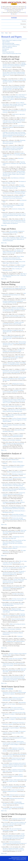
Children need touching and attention (17, 624)
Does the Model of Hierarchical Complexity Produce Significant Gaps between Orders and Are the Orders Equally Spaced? (14, 74)
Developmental (5, 49)
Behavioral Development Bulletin (10, 12)
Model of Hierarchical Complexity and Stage (11, 40)
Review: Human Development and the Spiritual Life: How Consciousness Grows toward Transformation (14, 197)
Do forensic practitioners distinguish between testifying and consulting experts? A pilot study (14, 301)
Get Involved (21, 12)
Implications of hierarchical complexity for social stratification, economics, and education (13, 749)
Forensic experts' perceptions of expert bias (15, 315)
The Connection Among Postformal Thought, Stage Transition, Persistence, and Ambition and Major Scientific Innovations (13, 88)
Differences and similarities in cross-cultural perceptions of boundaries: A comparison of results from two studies (14, 309)
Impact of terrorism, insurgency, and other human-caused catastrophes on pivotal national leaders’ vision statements (14, 824)
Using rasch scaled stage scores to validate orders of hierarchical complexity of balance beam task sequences (14, 121)
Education (4, 50)
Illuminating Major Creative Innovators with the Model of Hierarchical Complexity (14, 142)
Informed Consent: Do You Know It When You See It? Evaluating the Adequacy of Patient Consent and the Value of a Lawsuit (14, 401)
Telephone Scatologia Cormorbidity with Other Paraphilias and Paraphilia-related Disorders (14, 610)
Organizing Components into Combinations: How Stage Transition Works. (14, 163)
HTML (5, 156)
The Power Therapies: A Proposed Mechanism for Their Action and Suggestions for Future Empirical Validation (15, 420)
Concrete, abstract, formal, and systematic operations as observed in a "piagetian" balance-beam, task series (15, 581)
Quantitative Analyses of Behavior (9, 46)
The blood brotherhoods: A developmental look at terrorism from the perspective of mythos (14, 843)
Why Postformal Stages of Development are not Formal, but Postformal (14, 111)
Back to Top (4, 225)
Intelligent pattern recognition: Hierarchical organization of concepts (13, 467)
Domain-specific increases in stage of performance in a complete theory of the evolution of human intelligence (14, 743)
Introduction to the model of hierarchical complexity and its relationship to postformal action (13, 699)
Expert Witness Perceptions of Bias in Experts (12, 406)
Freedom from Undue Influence (18, 8)
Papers (8, 8)
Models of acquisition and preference (15, 471)
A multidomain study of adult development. (15, 641)
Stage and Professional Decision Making (11, 44)
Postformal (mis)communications (17, 798)
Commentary (20, 636)
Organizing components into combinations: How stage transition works (14, 615)
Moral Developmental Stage (8, 43)
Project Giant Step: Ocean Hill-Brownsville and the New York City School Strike (14, 532)
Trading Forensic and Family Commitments (12, 440)
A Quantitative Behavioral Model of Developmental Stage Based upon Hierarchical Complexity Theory (14, 489)
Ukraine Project (18, 9)
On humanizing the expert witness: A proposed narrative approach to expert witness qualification (14, 371)
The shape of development (18, 593)
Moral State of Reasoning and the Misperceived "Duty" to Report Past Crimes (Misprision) (15, 275)
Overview (24, 21)
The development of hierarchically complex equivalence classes (14, 502)
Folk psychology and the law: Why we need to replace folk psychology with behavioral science (14, 343)
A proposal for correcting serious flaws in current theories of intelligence (14, 494)
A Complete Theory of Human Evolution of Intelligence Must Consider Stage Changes (13, 205)
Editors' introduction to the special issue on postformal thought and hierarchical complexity (14, 692)
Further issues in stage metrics (18, 114)
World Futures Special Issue (8, 52)
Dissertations (23, 24)
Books (4, 8)
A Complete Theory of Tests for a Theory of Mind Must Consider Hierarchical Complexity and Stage (14, 187)
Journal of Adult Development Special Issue (11, 53)
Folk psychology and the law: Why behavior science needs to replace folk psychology (14, 379)
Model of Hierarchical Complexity (10, 6)
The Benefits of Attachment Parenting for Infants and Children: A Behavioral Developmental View (14, 573)
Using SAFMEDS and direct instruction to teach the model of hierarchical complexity (14, 80)
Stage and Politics (6, 41)
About (13, 13)
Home (2, 32)
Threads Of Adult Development (18, 619)
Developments (22, 6)
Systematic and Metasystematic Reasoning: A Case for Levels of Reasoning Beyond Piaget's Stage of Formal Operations (14, 215)
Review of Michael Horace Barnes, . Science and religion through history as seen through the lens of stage (14, 104)
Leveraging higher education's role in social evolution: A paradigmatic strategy (13, 804)
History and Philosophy (7, 47)
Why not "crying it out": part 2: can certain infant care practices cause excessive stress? (15, 568)
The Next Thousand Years (13, 11)
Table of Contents (7, 689)
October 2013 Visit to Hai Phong (16, 658)
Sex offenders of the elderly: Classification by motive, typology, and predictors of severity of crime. (13, 251)
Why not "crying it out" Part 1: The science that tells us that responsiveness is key (15, 563)
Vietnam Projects (9, 9)
